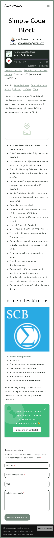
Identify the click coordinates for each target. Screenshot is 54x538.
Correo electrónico (15, 474)
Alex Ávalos (13, 5)
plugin (13, 43)
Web (8, 484)
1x (20, 62)
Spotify (8, 89)
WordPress (38, 43)
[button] (45, 409)
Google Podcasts (39, 85)
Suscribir (32, 66)
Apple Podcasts (21, 85)
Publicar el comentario (17, 517)
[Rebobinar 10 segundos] (15, 62)
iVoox (35, 89)
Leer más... (30, 534)
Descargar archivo (13, 70)
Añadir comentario (15, 493)
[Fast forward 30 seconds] (24, 62)
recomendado (25, 43)
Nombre (10, 465)
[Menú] (48, 5)
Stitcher (17, 89)
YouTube (27, 89)
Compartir (43, 66)
